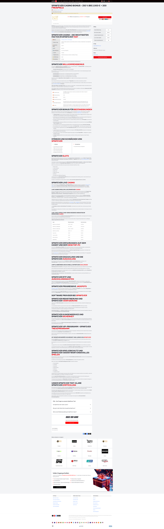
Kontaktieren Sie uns (95, 504)
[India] (79, 522)
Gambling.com (53, 3)
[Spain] (98, 522)
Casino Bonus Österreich (56, 83)
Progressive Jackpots (55, 288)
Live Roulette (71, 202)
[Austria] (56, 522)
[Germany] (71, 522)
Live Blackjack (77, 202)
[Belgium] (58, 522)
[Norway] (92, 522)
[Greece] (73, 522)
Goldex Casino (75, 504)
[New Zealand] (90, 522)
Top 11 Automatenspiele (56, 506)
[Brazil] (63, 522)
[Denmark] (69, 522)
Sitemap (94, 509)
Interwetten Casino (75, 499)
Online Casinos (58, 3)
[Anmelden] (102, 1)
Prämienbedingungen (96, 511)
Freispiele (79, 111)
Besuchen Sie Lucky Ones (102, 57)
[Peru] (94, 522)
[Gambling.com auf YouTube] (54, 518)
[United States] (102, 522)
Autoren (94, 499)
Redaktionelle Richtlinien (96, 501)
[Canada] (65, 522)
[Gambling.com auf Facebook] (56, 518)
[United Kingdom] (52, 522)
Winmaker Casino (75, 501)
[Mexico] (86, 522)
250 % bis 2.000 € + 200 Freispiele (66, 39)
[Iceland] (75, 522)
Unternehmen (95, 506)
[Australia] (54, 522)
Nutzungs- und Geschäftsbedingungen (75, 519)
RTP (60, 283)
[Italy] (84, 522)
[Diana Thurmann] (52, 10)
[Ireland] (81, 522)
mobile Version (56, 252)
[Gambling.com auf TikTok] (59, 518)
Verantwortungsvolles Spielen (97, 508)
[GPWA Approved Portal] (110, 526)
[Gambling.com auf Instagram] (58, 518)
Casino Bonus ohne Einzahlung (57, 501)
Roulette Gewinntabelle (56, 504)
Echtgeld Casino (79, 112)
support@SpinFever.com (97, 45)
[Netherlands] (88, 522)
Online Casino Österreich (56, 499)
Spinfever (61, 3)
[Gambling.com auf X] (52, 518)
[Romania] (96, 522)
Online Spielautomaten (85, 159)
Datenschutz (84, 519)
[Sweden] (100, 522)
